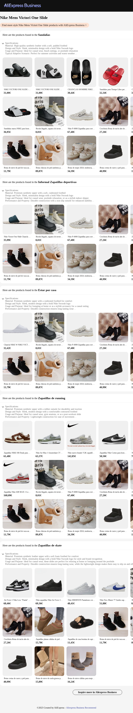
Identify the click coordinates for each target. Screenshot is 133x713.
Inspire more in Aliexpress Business (97, 692)
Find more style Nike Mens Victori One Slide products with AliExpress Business (43, 25)
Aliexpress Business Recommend (81, 708)
